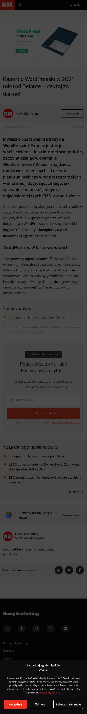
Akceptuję (15, 704)
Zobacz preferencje (68, 704)
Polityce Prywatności (49, 693)
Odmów (40, 704)
